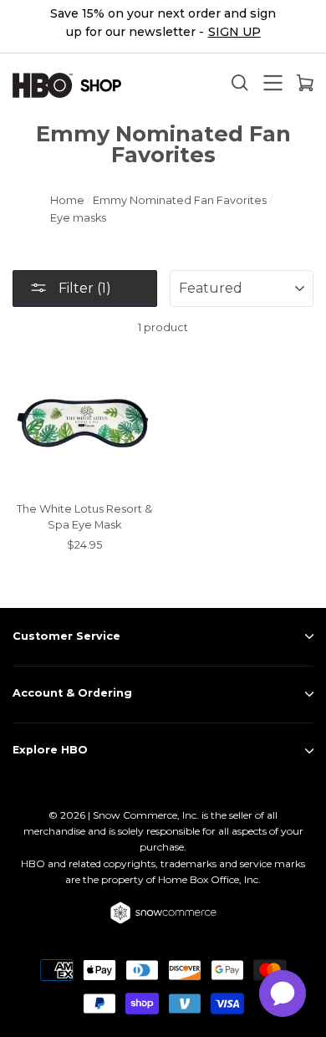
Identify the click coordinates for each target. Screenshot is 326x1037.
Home (67, 200)
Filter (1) (83, 288)
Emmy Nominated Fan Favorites (180, 200)
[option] (163, 27)
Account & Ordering (72, 693)
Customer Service (66, 636)
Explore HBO (50, 749)
